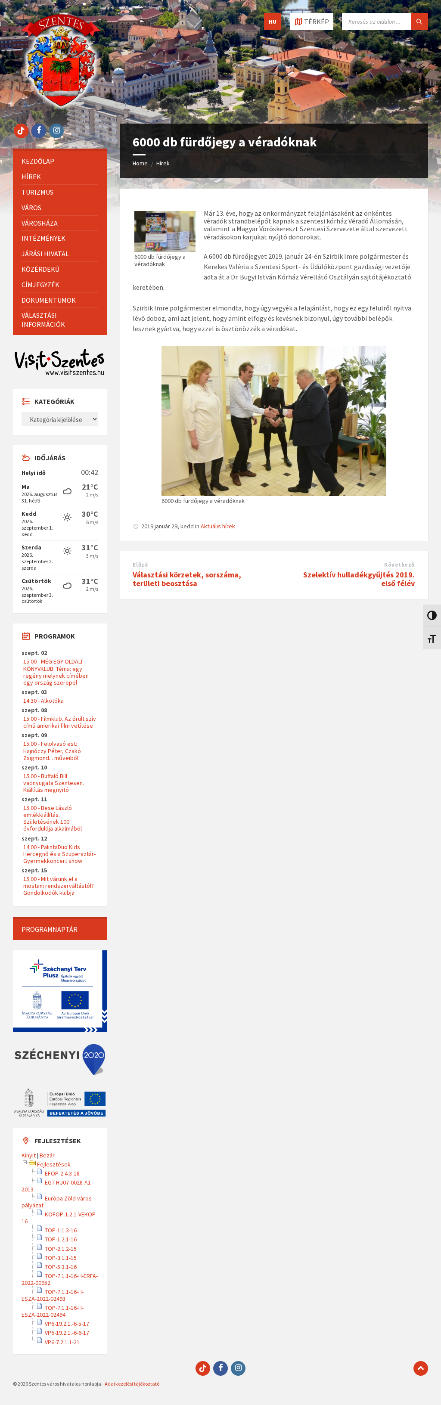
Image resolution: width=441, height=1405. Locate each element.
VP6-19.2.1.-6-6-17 (67, 1333)
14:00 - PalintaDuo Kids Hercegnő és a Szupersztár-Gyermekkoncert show (59, 854)
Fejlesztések (54, 1164)
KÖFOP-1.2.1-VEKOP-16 (59, 1217)
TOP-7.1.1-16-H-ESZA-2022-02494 (53, 1311)
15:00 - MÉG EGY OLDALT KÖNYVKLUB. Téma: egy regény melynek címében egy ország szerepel (56, 672)
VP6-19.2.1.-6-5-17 (67, 1323)
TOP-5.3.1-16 (61, 1267)
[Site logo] (61, 106)
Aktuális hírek (218, 526)
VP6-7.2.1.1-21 (62, 1342)
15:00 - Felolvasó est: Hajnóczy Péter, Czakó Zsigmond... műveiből (52, 750)
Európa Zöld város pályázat (57, 1201)
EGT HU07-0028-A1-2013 (57, 1186)
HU (272, 21)
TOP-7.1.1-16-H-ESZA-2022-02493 (53, 1295)
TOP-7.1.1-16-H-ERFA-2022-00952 (60, 1279)
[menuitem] (60, 161)
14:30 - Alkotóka (43, 700)
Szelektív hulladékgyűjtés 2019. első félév (359, 579)
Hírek (163, 163)
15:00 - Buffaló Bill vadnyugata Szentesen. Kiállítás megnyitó (53, 783)
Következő (399, 564)
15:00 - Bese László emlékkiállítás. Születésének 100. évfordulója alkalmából (52, 818)
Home (140, 163)
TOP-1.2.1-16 (61, 1239)
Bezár (47, 1155)
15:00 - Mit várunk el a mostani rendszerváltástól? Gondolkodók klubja (58, 885)
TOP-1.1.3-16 (61, 1230)
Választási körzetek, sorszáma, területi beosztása (187, 579)
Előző (140, 564)
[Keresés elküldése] (419, 21)
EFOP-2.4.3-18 (62, 1173)
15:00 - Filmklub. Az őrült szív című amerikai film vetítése (59, 722)
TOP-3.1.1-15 (61, 1258)
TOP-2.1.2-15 (61, 1249)
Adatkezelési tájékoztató (132, 1383)
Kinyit (29, 1155)
